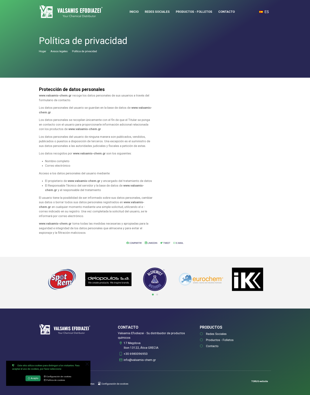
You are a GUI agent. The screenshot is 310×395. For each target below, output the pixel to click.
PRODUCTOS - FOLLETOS (194, 11)
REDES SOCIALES (157, 11)
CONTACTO (226, 11)
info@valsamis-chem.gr (140, 360)
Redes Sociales (216, 334)
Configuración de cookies (114, 383)
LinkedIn (152, 243)
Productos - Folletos (220, 340)
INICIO (134, 11)
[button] (153, 294)
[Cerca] (87, 364)
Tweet (166, 243)
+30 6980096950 (136, 354)
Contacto (212, 346)
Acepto (34, 378)
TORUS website (259, 381)
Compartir (135, 243)
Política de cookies (55, 380)
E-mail (180, 243)
